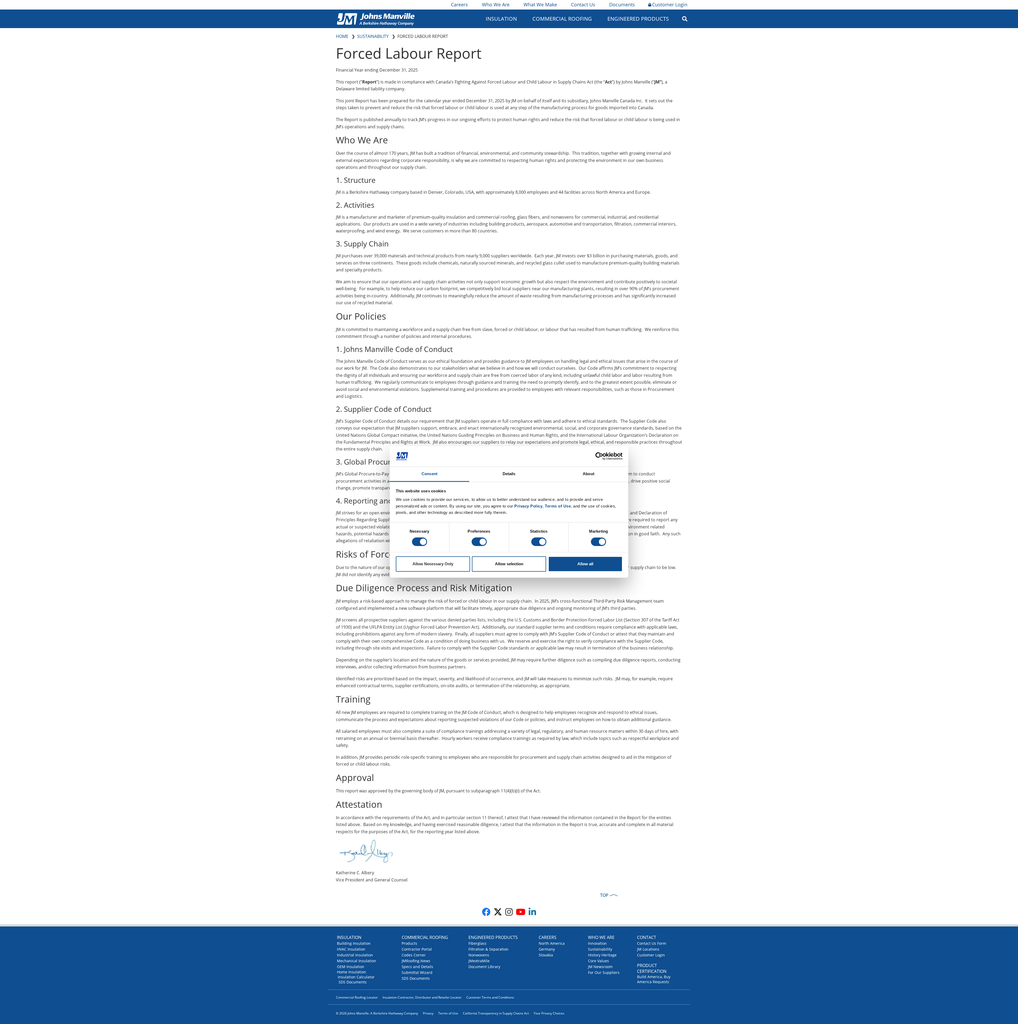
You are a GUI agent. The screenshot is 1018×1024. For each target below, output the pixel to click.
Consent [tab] (429, 473)
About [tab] (588, 473)
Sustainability (600, 949)
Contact (646, 937)
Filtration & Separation (488, 949)
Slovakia (546, 954)
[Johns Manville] (375, 18)
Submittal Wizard (417, 972)
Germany (547, 949)
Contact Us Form (651, 943)
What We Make (540, 4)
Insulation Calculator (356, 976)
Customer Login (669, 4)
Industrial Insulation (355, 954)
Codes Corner (414, 954)
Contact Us (583, 4)
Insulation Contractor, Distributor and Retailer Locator (422, 997)
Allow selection (509, 564)
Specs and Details (417, 966)
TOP (604, 895)
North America (552, 943)
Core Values (598, 960)
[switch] (479, 542)
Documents (622, 4)
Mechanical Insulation (356, 960)
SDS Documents (353, 982)
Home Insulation (351, 971)
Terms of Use (448, 1013)
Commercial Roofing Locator (357, 997)
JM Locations (648, 949)
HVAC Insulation (351, 949)
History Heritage (602, 954)
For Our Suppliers (604, 972)
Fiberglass (477, 943)
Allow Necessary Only (433, 564)
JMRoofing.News (416, 960)
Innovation (597, 943)
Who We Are (496, 4)
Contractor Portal (417, 949)
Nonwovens (478, 954)
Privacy (428, 1013)
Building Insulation (354, 943)
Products (409, 943)
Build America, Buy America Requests (653, 979)
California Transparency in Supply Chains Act (496, 1013)
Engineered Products (493, 937)
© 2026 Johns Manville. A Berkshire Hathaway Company (377, 1013)
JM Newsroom (600, 966)
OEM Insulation (350, 966)
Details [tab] (509, 473)
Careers (459, 4)
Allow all (585, 564)
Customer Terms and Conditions (490, 997)
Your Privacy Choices (549, 1013)
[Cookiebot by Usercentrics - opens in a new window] (599, 456)
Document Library (484, 966)
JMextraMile (479, 960)
